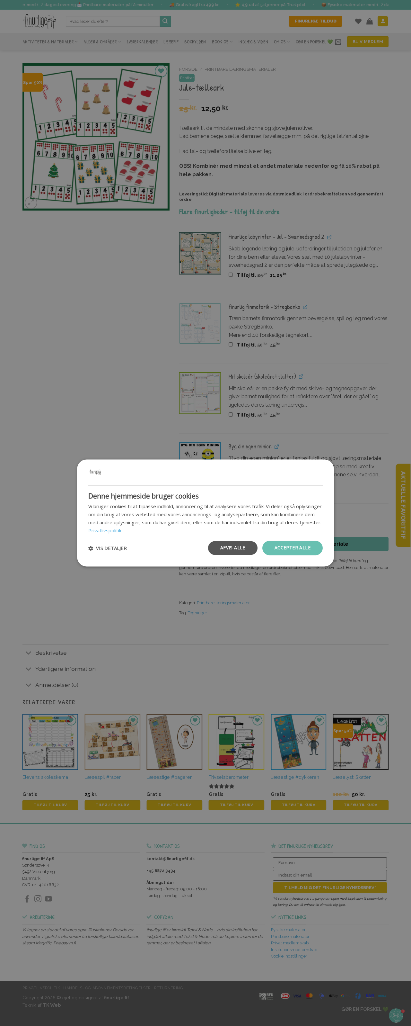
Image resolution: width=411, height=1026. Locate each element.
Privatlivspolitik (104, 530)
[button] (107, 548)
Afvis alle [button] (232, 548)
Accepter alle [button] (292, 548)
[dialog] (205, 512)
